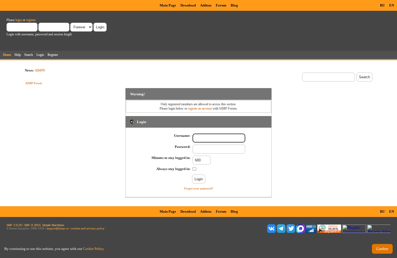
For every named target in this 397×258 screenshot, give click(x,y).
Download (188, 5)
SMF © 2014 (32, 225)
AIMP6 (40, 70)
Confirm (382, 249)
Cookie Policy (93, 249)
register (30, 20)
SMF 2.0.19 (14, 225)
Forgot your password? (198, 188)
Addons (205, 5)
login (18, 20)
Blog (234, 5)
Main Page (168, 5)
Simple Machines (53, 225)
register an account (200, 108)
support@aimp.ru (58, 228)
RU (382, 5)
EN (391, 5)
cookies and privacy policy (88, 228)
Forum (221, 5)
